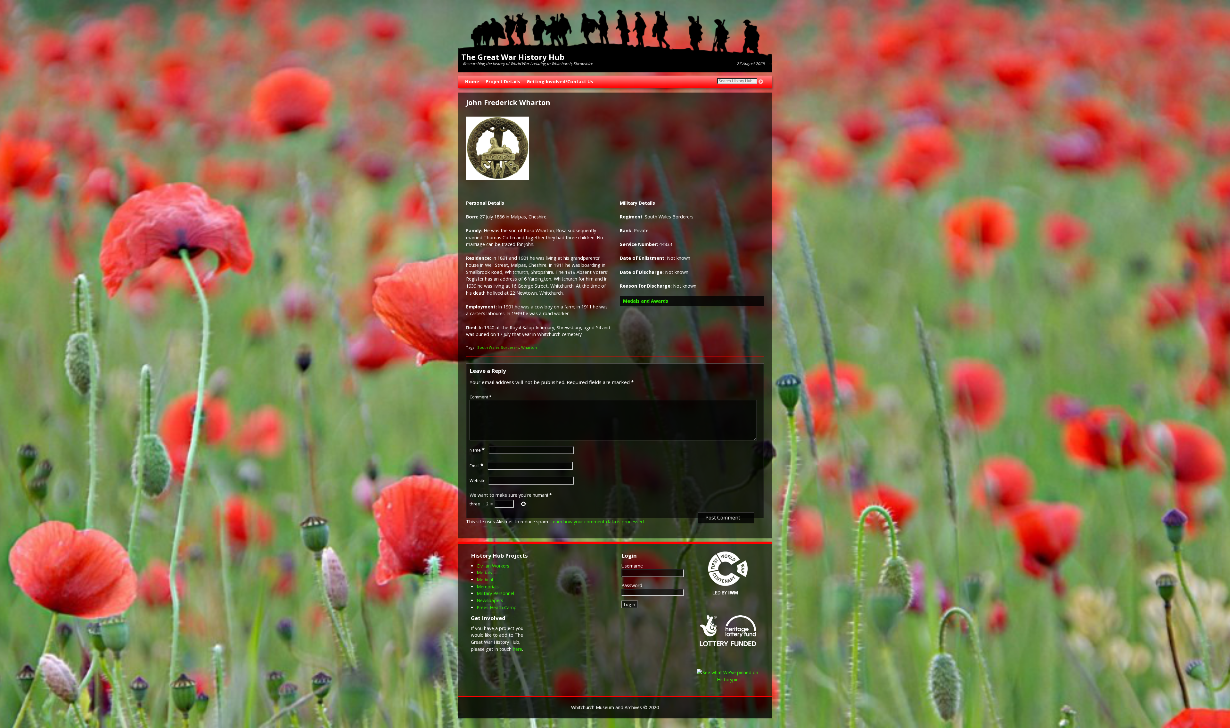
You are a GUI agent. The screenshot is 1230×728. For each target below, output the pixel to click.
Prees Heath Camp (497, 607)
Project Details (503, 81)
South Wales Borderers (498, 347)
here (517, 649)
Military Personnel (495, 593)
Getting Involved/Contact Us (560, 81)
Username (632, 566)
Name (477, 450)
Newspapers (490, 600)
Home (472, 81)
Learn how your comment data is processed (597, 522)
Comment (480, 397)
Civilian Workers (493, 566)
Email (476, 466)
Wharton (529, 347)
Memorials (488, 587)
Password (631, 585)
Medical (485, 580)
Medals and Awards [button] (645, 301)
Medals (484, 572)
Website (478, 480)
